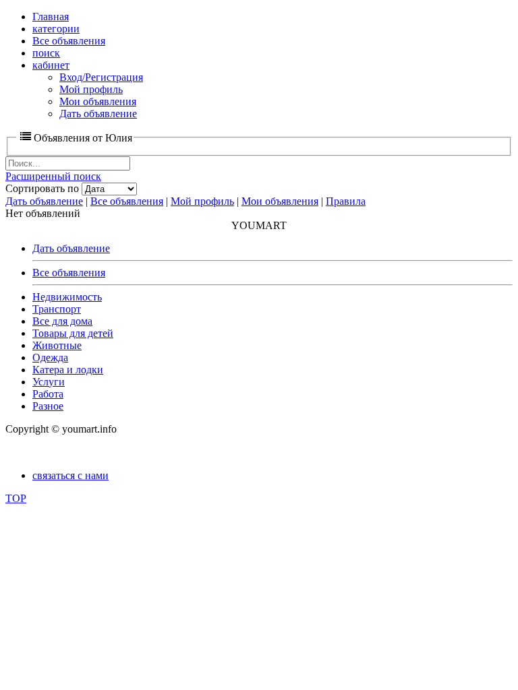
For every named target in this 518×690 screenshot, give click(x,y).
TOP (15, 498)
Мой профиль (202, 201)
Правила (346, 201)
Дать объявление (44, 201)
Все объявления (126, 201)
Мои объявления (279, 201)
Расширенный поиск (53, 176)
